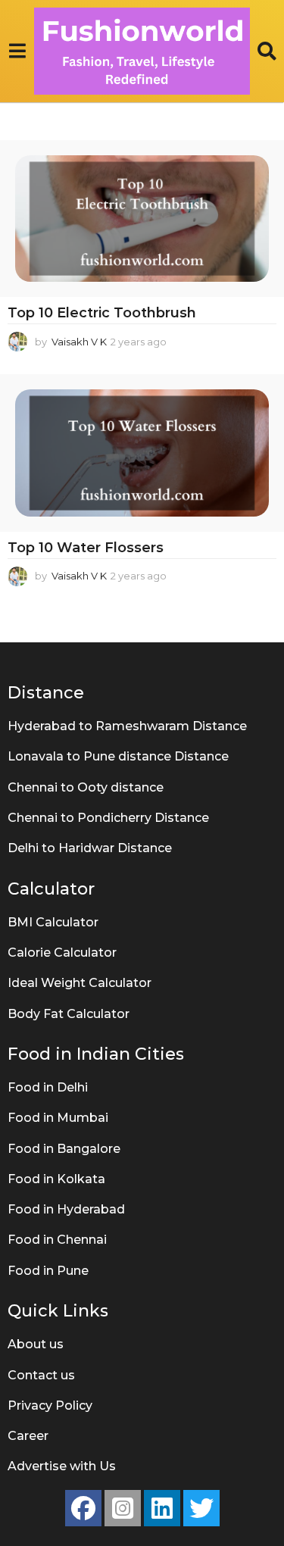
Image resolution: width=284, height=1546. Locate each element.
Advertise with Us (62, 1466)
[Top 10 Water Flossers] (142, 453)
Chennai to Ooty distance (86, 787)
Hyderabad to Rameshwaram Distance (127, 726)
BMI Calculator (53, 922)
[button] (17, 51)
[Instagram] (123, 1508)
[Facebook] (83, 1508)
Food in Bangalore (64, 1149)
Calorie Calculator (62, 952)
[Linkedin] (162, 1508)
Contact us (41, 1375)
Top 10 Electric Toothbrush (102, 313)
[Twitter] (201, 1508)
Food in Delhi (48, 1087)
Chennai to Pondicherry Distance (108, 817)
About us (36, 1344)
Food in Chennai (57, 1239)
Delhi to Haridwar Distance (90, 848)
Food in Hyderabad (66, 1209)
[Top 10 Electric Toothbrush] (142, 219)
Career (28, 1436)
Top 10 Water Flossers (86, 547)
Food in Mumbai (58, 1117)
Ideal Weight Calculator (79, 983)
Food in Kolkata (56, 1179)
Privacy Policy (50, 1405)
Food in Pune (48, 1270)
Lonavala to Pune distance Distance (118, 756)
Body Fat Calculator (69, 1014)
